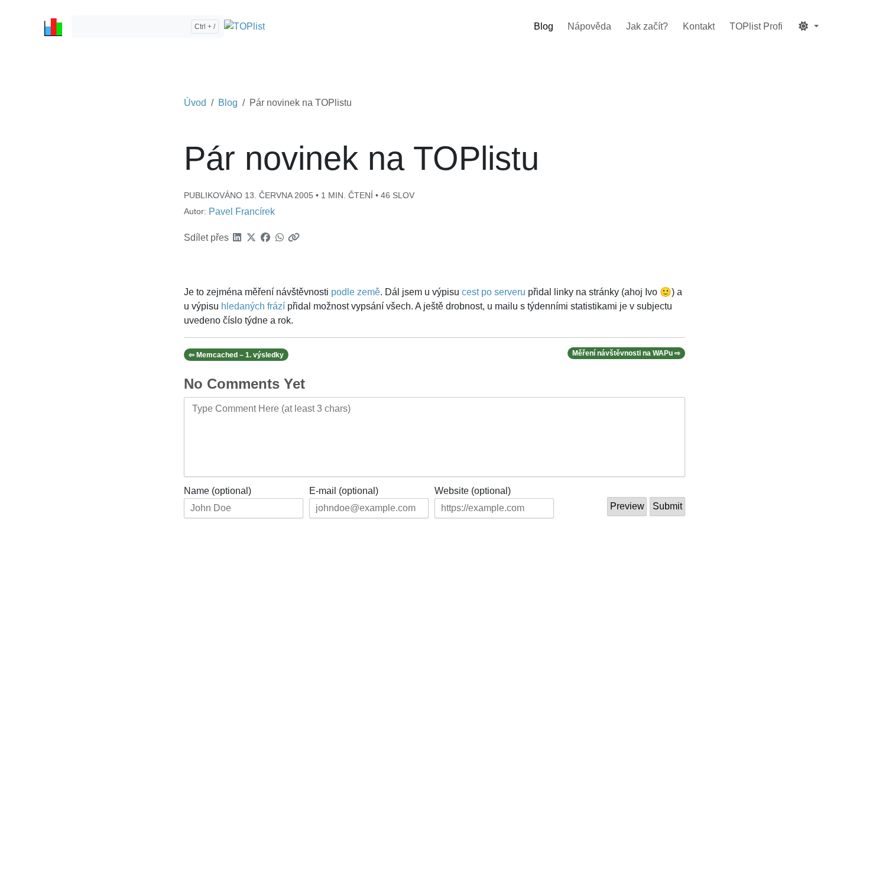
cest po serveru (494, 292)
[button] (808, 26)
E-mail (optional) (343, 491)
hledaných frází (253, 306)
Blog (228, 103)
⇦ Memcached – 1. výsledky (236, 355)
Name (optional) (217, 491)
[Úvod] (53, 26)
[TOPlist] (244, 27)
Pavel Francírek (242, 211)
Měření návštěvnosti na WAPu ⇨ (626, 353)
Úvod (195, 103)
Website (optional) (472, 491)
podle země (355, 292)
